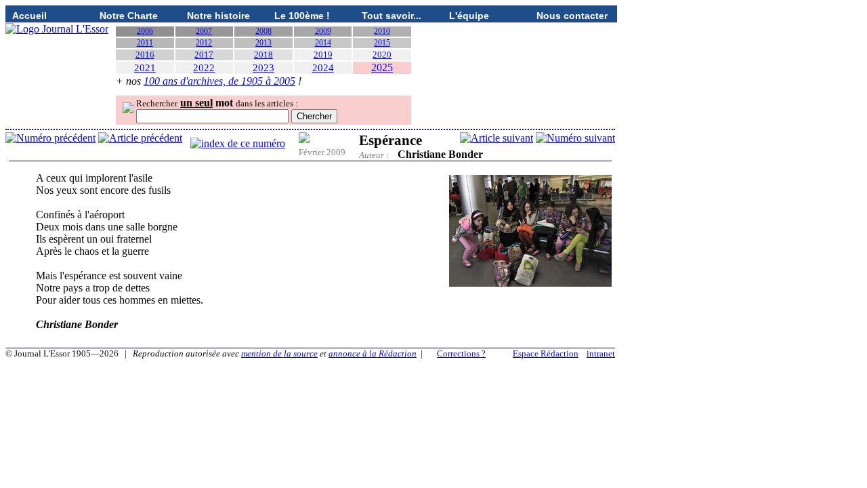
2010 (382, 31)
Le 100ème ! (302, 15)
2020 (382, 54)
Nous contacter (572, 15)
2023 (263, 67)
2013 (263, 42)
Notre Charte (129, 15)
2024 (323, 67)
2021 (145, 67)
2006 (145, 31)
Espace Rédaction (545, 353)
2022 (204, 67)
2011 (145, 42)
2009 (323, 31)
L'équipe (469, 15)
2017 (203, 54)
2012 (204, 42)
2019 (323, 54)
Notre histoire (218, 15)
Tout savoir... (391, 15)
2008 (263, 31)
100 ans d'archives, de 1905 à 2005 (219, 81)
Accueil (29, 15)
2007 (204, 31)
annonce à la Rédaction (373, 353)
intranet (601, 353)
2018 (263, 54)
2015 (382, 42)
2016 (144, 54)
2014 (323, 42)
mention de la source (279, 353)
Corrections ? (461, 353)
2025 (382, 67)
